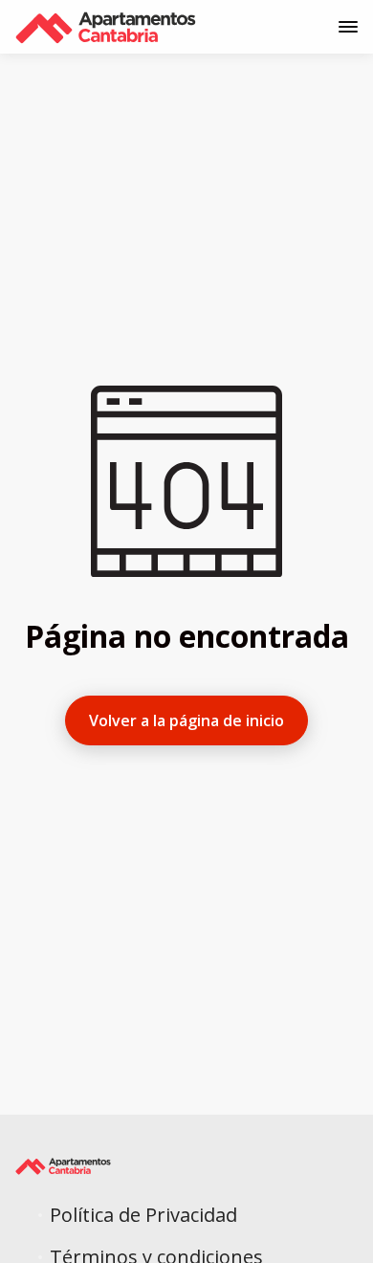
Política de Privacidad (143, 1215)
